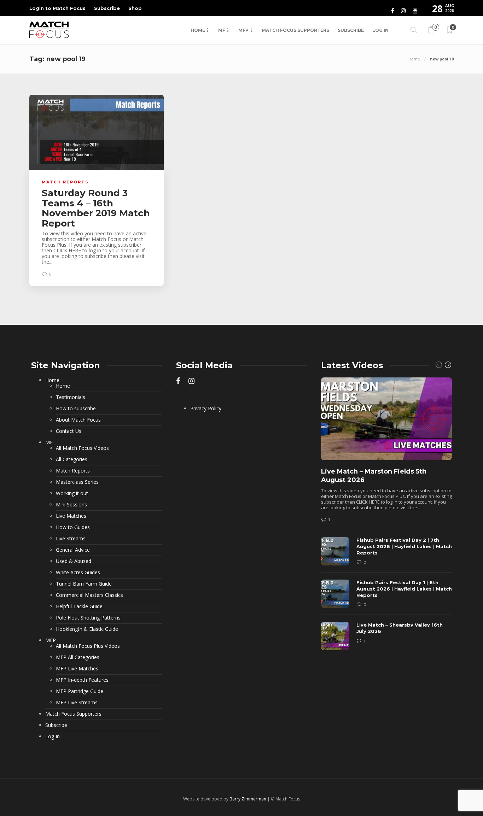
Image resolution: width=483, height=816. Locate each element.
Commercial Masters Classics (89, 595)
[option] (386, 517)
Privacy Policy (205, 408)
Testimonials (70, 397)
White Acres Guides (78, 572)
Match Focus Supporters (295, 30)
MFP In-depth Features (82, 680)
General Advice (73, 550)
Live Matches (71, 516)
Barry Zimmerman (247, 799)
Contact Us (68, 431)
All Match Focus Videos (82, 448)
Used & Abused (73, 561)
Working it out (72, 493)
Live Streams (71, 538)
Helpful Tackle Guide (79, 606)
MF (221, 30)
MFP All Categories (77, 657)
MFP (243, 30)
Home (198, 30)
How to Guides (73, 527)
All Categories (71, 459)
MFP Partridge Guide (79, 691)
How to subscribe (76, 408)
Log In (380, 30)
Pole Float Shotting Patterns (88, 618)
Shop (135, 8)
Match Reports (65, 182)
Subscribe (107, 8)
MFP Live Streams (77, 702)
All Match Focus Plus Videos (88, 646)
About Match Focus (78, 420)
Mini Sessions (71, 504)
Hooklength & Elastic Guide (87, 629)
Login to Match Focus (57, 8)
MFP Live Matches (77, 668)
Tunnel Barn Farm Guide (84, 584)
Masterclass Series (77, 482)
